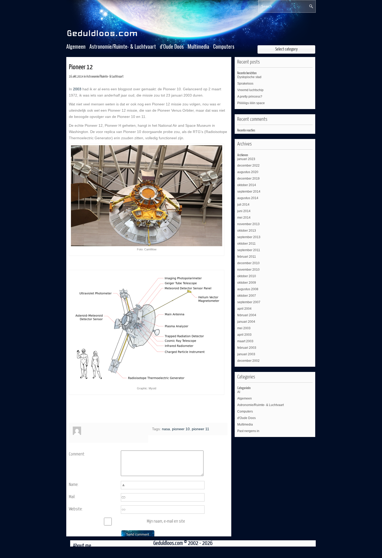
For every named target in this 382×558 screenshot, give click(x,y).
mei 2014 (244, 217)
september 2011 (248, 250)
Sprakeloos (245, 83)
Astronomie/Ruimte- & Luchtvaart (122, 46)
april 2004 (244, 308)
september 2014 (248, 191)
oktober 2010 (246, 276)
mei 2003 (244, 328)
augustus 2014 (247, 198)
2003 (77, 89)
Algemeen (75, 46)
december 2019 (248, 178)
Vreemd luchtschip (250, 90)
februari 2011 (246, 256)
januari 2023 (246, 159)
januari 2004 (246, 322)
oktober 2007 (246, 295)
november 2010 (248, 269)
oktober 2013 (246, 230)
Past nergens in (248, 431)
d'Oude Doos (246, 418)
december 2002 (248, 361)
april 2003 (244, 335)
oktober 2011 (246, 243)
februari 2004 (246, 315)
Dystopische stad (249, 77)
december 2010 (248, 263)
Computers (223, 46)
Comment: (77, 454)
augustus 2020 (247, 172)
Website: (76, 509)
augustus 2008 (247, 289)
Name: (73, 485)
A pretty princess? (249, 96)
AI (238, 392)
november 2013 (248, 224)
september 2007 (248, 302)
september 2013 (248, 237)
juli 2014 (243, 204)
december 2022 (248, 165)
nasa (166, 429)
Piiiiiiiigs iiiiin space (251, 103)
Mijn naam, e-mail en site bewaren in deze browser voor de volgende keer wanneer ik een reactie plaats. (171, 522)
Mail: (72, 497)
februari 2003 (246, 348)
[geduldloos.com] (103, 36)
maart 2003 (245, 341)
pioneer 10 (181, 429)
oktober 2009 (246, 282)
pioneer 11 (200, 429)
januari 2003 (246, 354)
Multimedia (198, 46)
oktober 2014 (246, 185)
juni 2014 (244, 211)
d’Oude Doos (172, 46)
